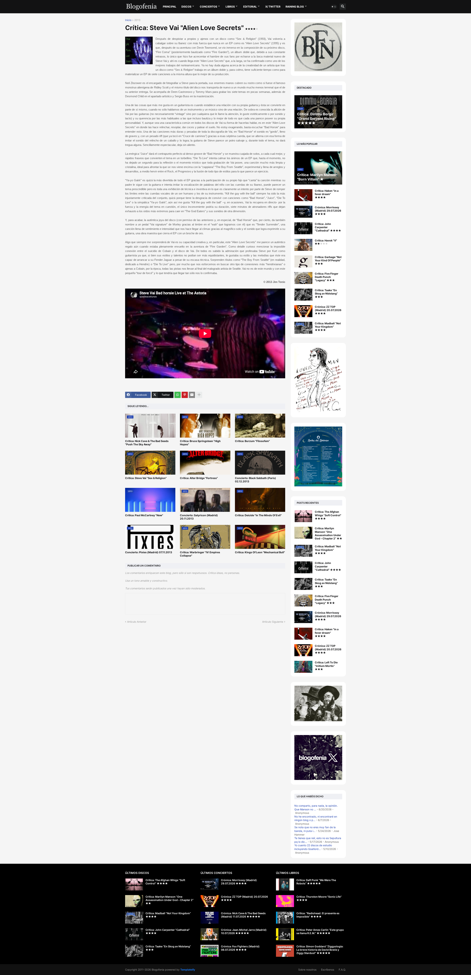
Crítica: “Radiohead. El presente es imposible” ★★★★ (317, 915)
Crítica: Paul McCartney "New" (144, 515)
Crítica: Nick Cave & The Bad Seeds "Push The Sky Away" (147, 442)
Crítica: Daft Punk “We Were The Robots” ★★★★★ (316, 881)
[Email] (192, 395)
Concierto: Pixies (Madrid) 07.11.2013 (148, 552)
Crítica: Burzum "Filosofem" (252, 441)
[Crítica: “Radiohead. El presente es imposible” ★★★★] (285, 918)
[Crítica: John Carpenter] (303, 567)
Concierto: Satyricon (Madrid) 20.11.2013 (199, 517)
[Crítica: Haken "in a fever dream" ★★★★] (303, 195)
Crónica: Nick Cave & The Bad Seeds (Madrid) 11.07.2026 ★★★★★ (243, 915)
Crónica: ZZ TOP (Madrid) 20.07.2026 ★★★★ (328, 310)
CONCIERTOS (208, 6)
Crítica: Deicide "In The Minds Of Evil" (258, 515)
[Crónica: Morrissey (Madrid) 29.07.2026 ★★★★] (303, 212)
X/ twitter (272, 6)
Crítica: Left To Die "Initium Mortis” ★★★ (326, 666)
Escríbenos (327, 969)
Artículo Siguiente (272, 621)
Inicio (128, 20)
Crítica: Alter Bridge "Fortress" (199, 478)
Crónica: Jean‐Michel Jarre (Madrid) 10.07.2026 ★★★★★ (244, 931)
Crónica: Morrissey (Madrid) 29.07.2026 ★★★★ (328, 210)
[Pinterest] (185, 395)
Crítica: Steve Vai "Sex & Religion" (146, 478)
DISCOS (186, 6)
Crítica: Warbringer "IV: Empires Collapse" (200, 554)
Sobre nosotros (307, 969)
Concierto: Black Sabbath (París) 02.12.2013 (255, 479)
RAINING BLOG (295, 6)
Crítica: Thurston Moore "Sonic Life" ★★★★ (319, 898)
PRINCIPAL (169, 6)
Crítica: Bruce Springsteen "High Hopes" (200, 442)
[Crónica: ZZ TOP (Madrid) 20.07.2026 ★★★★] (303, 311)
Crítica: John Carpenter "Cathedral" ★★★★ (328, 227)
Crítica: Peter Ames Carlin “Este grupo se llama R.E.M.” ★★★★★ (320, 931)
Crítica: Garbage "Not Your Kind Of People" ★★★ (328, 260)
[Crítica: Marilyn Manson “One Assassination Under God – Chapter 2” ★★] (303, 533)
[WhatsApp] (177, 395)
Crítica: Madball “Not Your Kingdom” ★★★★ (328, 327)
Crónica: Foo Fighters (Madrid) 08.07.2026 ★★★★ (240, 948)
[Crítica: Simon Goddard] (285, 951)
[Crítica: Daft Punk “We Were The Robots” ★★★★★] (285, 884)
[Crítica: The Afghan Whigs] (303, 516)
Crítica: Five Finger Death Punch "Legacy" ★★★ (326, 277)
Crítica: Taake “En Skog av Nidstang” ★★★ (326, 293)
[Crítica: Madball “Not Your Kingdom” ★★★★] (303, 328)
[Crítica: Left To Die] (303, 667)
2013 (137, 20)
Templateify (187, 969)
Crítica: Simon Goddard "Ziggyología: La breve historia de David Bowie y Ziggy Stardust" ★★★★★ (319, 950)
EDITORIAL (250, 6)
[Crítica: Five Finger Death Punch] (303, 600)
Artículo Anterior (136, 621)
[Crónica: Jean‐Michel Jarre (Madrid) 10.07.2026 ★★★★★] (210, 934)
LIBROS (230, 6)
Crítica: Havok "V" (326, 240)
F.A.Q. (342, 969)
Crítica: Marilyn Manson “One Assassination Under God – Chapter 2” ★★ (328, 533)
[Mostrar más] (199, 395)
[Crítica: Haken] (303, 634)
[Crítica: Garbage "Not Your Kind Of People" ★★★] (303, 261)
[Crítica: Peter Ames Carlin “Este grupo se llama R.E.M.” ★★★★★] (285, 934)
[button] (334, 6)
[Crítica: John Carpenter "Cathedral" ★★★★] (303, 228)
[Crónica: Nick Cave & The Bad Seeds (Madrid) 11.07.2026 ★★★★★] (210, 918)
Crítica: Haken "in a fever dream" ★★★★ (327, 194)
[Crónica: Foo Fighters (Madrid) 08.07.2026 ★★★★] (210, 951)
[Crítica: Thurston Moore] (285, 901)
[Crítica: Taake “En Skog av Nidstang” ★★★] (303, 295)
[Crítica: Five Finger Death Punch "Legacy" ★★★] (303, 278)
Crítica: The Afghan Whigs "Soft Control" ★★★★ (328, 515)
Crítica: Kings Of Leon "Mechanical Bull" (260, 552)
